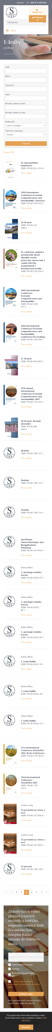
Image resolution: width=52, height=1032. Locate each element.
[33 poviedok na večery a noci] (11, 814)
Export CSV (9, 152)
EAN (7, 67)
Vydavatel (9, 85)
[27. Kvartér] (11, 365)
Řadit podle (10, 121)
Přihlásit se (39, 18)
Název (8, 76)
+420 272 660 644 (37, 2)
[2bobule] (11, 453)
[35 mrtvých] (11, 868)
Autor (7, 94)
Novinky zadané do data (15, 112)
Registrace (37, 12)
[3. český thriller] (11, 661)
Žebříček (15, 969)
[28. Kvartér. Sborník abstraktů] (11, 428)
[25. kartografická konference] (11, 169)
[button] (45, 89)
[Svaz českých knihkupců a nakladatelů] (13, 12)
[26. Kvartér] (11, 229)
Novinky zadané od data (15, 103)
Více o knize (26, 173)
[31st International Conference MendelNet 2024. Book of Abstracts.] (11, 754)
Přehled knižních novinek (22, 964)
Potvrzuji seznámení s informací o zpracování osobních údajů (24, 984)
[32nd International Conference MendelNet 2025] (11, 784)
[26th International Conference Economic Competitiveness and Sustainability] (11, 297)
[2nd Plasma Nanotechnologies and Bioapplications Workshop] (11, 541)
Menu (13, 30)
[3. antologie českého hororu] (11, 571)
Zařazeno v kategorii (14, 130)
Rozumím (26, 1027)
